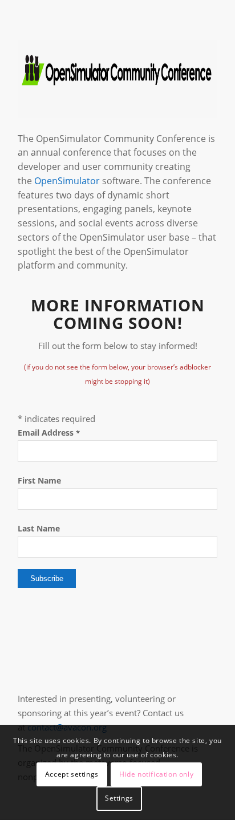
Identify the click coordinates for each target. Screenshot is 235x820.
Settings (119, 798)
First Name (39, 480)
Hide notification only (156, 774)
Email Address (49, 432)
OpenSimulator (67, 180)
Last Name (39, 528)
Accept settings (72, 774)
